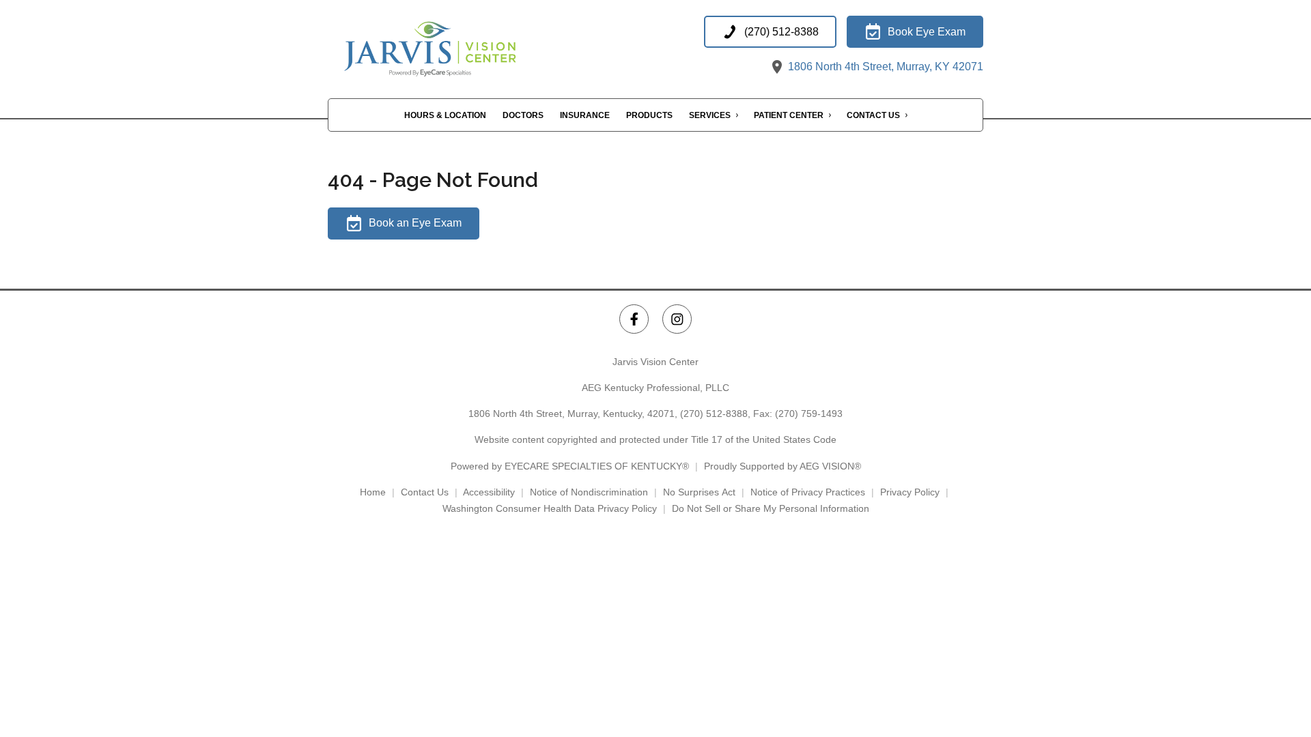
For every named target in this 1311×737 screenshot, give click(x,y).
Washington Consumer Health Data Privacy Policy (549, 508)
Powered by (570, 466)
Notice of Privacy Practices (807, 492)
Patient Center (788, 115)
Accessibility (489, 492)
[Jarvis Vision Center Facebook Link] (634, 319)
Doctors (523, 115)
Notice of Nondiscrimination (589, 492)
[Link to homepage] (464, 46)
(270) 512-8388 (714, 413)
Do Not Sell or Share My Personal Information (770, 508)
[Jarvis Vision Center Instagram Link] (677, 319)
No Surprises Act (699, 492)
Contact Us (873, 115)
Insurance (585, 115)
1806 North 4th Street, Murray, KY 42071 (884, 66)
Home (373, 492)
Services (710, 115)
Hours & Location (445, 115)
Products (649, 115)
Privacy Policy (910, 492)
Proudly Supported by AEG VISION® (782, 466)
